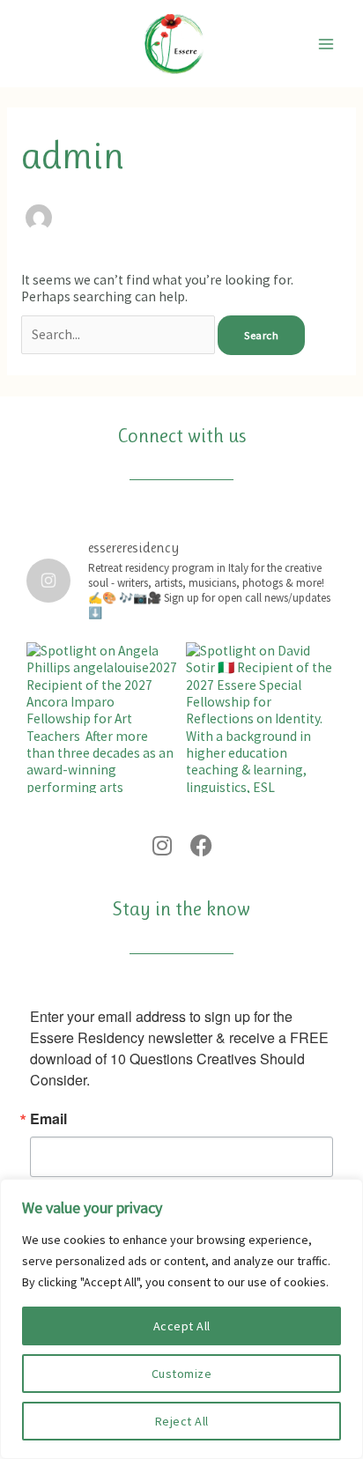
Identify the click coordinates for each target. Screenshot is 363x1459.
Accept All (182, 1326)
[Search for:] (119, 334)
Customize (182, 1373)
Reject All (182, 1421)
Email (48, 1119)
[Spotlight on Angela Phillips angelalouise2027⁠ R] (101, 717)
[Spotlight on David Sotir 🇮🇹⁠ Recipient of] (261, 717)
